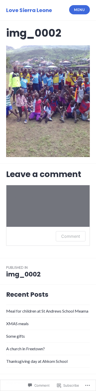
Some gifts (15, 336)
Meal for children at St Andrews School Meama (47, 310)
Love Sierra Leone (29, 10)
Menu (79, 10)
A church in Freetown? (25, 348)
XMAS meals (17, 323)
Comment (70, 236)
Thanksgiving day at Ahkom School (37, 361)
